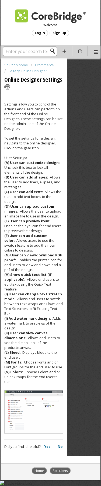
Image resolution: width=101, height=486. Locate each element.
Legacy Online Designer (28, 70)
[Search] (54, 51)
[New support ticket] (64, 51)
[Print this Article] (7, 87)
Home (39, 470)
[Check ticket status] (80, 51)
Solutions (60, 470)
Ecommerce (44, 64)
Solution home (16, 64)
